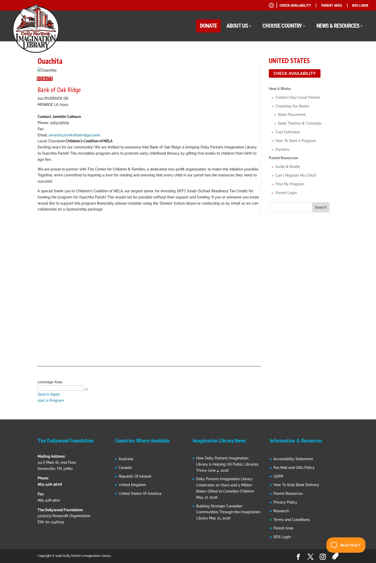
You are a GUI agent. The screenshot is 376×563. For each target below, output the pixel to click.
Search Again (49, 394)
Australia (126, 459)
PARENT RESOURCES (323, 104)
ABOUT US (237, 26)
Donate (45, 79)
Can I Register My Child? (296, 175)
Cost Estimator (287, 132)
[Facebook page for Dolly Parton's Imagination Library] (298, 557)
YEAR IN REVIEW (319, 133)
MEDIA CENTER (318, 94)
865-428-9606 (50, 484)
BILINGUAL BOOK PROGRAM (329, 65)
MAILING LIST (317, 84)
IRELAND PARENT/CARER (332, 122)
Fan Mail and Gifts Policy (294, 468)
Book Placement (292, 115)
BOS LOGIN (360, 5)
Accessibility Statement (293, 459)
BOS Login (282, 537)
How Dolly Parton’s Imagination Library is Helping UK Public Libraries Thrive (227, 464)
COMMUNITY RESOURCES (327, 74)
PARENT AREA (331, 5)
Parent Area (283, 528)
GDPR (278, 476)
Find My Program (289, 184)
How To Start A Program (295, 141)
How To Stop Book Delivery (296, 485)
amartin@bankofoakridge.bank (74, 135)
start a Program (51, 400)
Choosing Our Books (292, 106)
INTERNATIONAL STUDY (325, 152)
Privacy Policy (285, 502)
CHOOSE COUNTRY (282, 26)
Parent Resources (283, 158)
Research (281, 511)
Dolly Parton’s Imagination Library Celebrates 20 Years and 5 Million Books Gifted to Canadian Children (225, 485)
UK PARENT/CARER (327, 112)
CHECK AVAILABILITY (295, 5)
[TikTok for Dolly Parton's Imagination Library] (335, 556)
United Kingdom (132, 485)
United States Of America (140, 493)
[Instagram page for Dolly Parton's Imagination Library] (323, 557)
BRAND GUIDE (317, 55)
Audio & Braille (287, 167)
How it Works (280, 89)
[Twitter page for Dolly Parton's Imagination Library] (310, 557)
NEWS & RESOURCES (337, 26)
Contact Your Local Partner (297, 97)
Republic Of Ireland (135, 476)
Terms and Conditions (291, 520)
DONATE (208, 26)
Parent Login (286, 193)
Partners (282, 149)
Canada (125, 468)
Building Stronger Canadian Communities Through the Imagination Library (228, 512)
